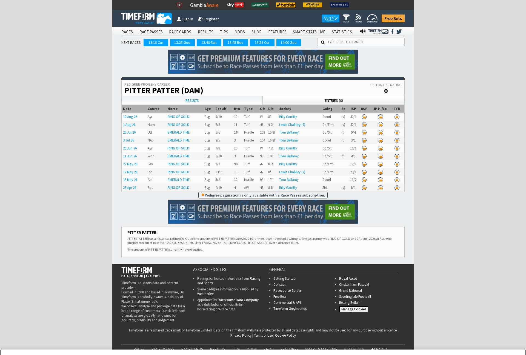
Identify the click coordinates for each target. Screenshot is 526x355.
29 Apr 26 (129, 187)
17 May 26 (130, 172)
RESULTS (205, 31)
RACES (127, 31)
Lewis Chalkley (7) (292, 124)
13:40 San (209, 42)
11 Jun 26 (130, 156)
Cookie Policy (39, 344)
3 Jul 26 (128, 140)
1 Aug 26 (129, 124)
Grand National (350, 290)
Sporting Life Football (355, 296)
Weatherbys (205, 293)
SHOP (256, 31)
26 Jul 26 (129, 132)
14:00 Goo (289, 42)
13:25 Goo (182, 42)
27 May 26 (130, 164)
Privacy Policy (78, 344)
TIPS (224, 31)
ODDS (240, 31)
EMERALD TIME (179, 132)
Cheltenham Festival (354, 284)
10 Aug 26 (130, 116)
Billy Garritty (288, 116)
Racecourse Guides (287, 290)
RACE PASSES (151, 31)
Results (192, 100)
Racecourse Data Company (238, 300)
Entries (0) (334, 100)
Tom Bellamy (289, 132)
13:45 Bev (235, 42)
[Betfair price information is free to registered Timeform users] (364, 116)
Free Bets (393, 18)
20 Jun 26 (130, 148)
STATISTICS (342, 31)
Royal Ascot (348, 278)
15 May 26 (130, 179)
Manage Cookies (354, 310)
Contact (279, 284)
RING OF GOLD (178, 116)
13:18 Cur (155, 42)
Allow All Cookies (418, 338)
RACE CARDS (180, 31)
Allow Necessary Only (459, 338)
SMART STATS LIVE (309, 31)
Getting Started (284, 278)
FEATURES (277, 31)
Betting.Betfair (349, 302)
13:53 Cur (262, 42)
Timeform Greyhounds (290, 308)
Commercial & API (287, 302)
